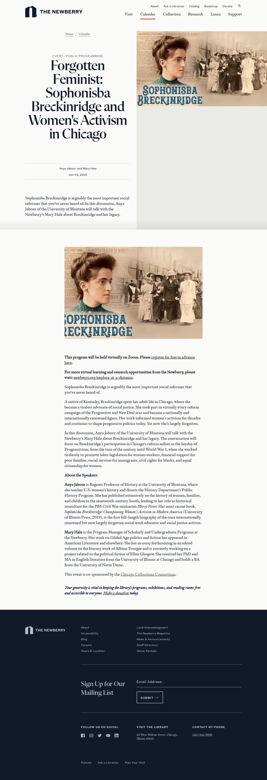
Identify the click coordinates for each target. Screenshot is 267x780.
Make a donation (116, 592)
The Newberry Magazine (153, 633)
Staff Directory (147, 645)
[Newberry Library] (45, 636)
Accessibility (89, 633)
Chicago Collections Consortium (148, 574)
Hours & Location (93, 651)
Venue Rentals (146, 651)
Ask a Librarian (108, 762)
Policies (86, 762)
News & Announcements (153, 639)
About (85, 627)
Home (69, 34)
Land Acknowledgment (152, 627)
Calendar (84, 34)
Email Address (149, 681)
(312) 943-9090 (202, 734)
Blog (84, 639)
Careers (86, 645)
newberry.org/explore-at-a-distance (103, 377)
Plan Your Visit (135, 762)
